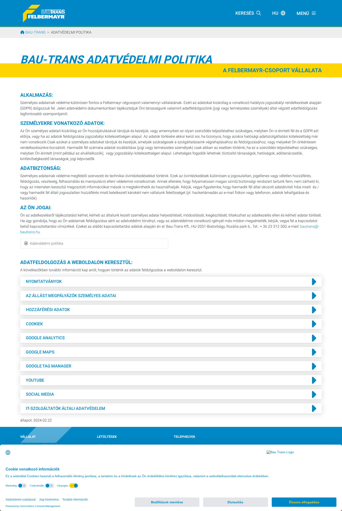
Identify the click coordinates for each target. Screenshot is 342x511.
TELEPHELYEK (184, 437)
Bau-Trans (34, 32)
